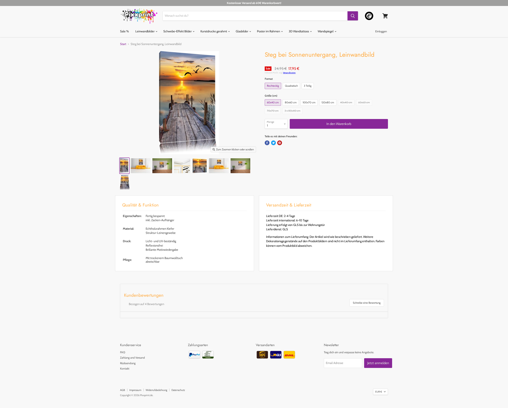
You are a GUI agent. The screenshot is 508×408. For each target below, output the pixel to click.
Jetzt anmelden (378, 363)
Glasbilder (242, 31)
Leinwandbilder (145, 31)
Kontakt (124, 368)
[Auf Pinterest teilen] (279, 142)
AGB (122, 390)
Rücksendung (128, 363)
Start (123, 44)
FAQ (122, 352)
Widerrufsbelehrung (156, 390)
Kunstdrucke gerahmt (214, 31)
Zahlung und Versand (132, 357)
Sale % (124, 31)
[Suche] (352, 15)
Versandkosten (289, 72)
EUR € (378, 391)
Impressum (135, 390)
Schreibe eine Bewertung (367, 302)
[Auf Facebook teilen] (267, 142)
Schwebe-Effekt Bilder (177, 31)
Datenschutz (178, 390)
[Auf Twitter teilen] (273, 142)
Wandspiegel (326, 31)
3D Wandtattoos (299, 31)
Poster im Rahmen (269, 31)
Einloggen (381, 31)
